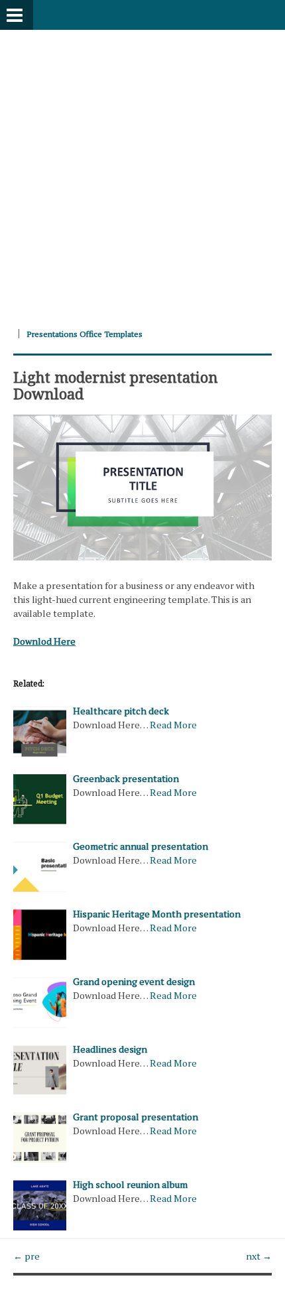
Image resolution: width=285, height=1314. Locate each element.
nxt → (259, 1256)
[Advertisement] (142, 172)
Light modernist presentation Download (115, 385)
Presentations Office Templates (84, 334)
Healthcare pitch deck (121, 710)
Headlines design (110, 1049)
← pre (26, 1256)
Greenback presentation (126, 778)
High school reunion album (130, 1184)
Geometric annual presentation (140, 846)
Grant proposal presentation (135, 1116)
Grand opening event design (134, 981)
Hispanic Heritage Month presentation (157, 913)
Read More (173, 724)
